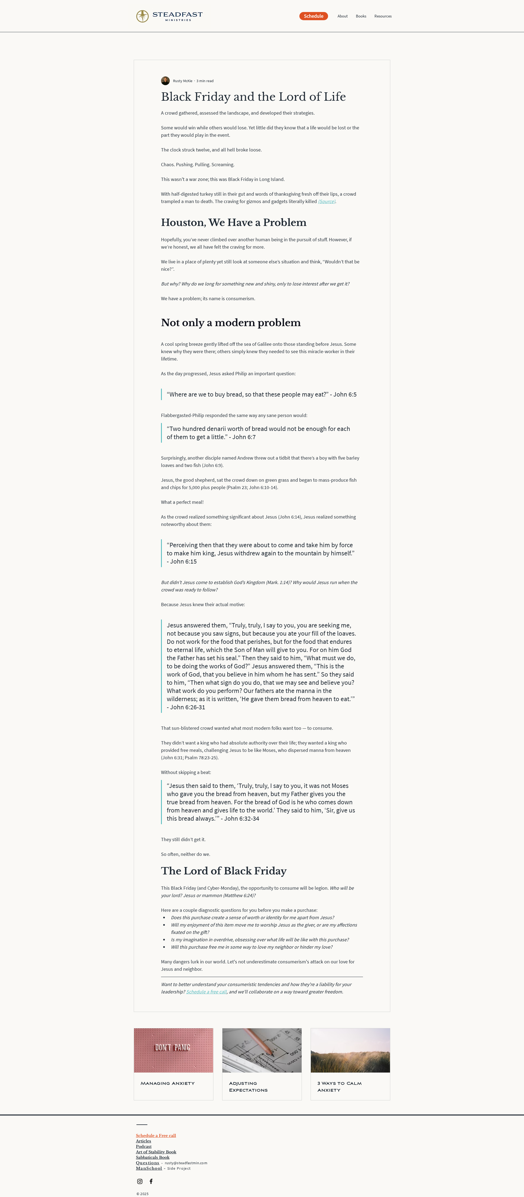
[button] (343, 16)
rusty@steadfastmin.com (186, 1162)
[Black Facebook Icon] (151, 1181)
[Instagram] (139, 1181)
